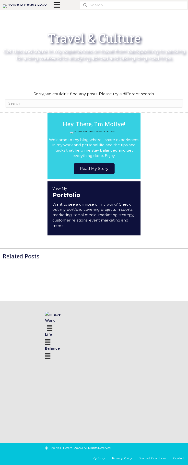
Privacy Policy (122, 458)
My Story (99, 458)
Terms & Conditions (152, 458)
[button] (94, 168)
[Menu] (50, 327)
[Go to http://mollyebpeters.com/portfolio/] (94, 208)
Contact (179, 458)
